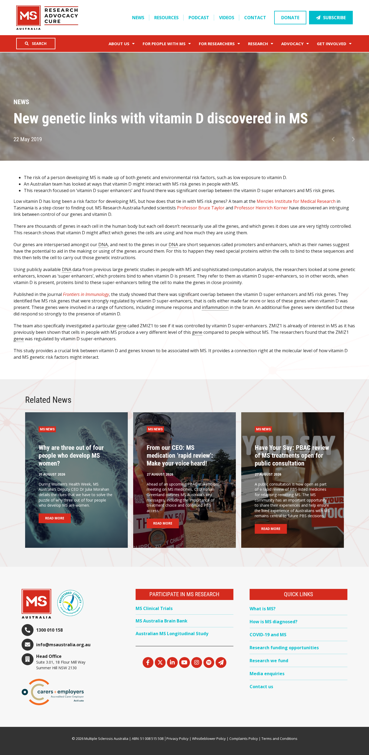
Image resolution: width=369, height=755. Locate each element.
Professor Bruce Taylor (200, 208)
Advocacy (292, 43)
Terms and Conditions (279, 738)
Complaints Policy (243, 738)
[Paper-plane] (221, 662)
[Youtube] (184, 662)
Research (258, 43)
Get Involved (331, 43)
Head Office (49, 656)
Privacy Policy (177, 738)
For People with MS (164, 43)
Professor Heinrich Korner (261, 208)
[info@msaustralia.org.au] (27, 645)
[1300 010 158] (27, 630)
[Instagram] (196, 662)
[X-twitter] (160, 662)
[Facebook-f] (148, 662)
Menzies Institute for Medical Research (296, 201)
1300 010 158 (49, 630)
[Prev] (337, 139)
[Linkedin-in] (172, 662)
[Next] (349, 139)
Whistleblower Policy (209, 738)
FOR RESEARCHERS (217, 43)
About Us (119, 43)
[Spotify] (208, 662)
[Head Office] (27, 659)
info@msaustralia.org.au (63, 645)
